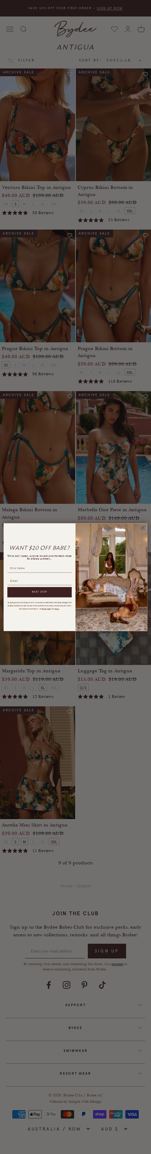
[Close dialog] (143, 528)
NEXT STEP (39, 592)
